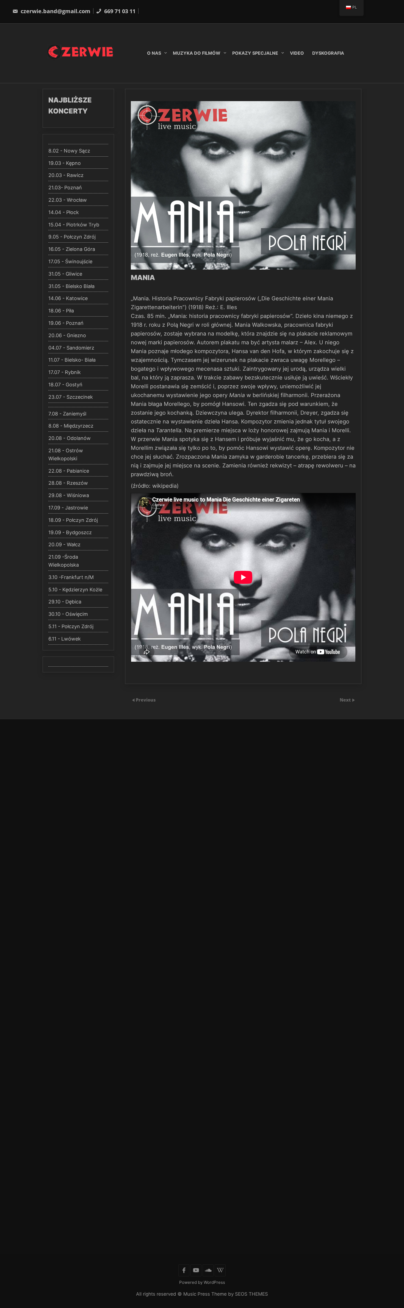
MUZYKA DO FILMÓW (196, 53)
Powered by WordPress (202, 1282)
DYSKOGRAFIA (328, 53)
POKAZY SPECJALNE (255, 53)
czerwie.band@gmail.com (54, 11)
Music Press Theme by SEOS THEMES (225, 1294)
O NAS (154, 53)
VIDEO (297, 53)
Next (346, 700)
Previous (146, 700)
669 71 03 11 (119, 11)
